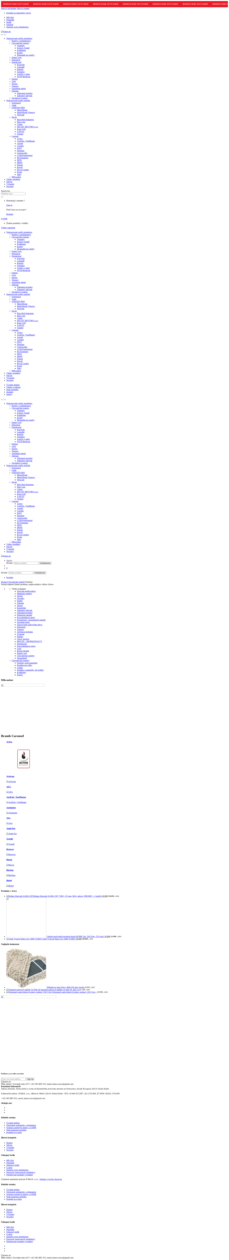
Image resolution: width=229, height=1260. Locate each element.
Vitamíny (21, 45)
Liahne (20, 668)
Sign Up (30, 1079)
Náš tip (9, 182)
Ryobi (19, 172)
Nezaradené (22, 658)
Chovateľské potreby (20, 43)
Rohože (20, 69)
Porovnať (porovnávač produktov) (20, 1172)
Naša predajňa (12, 389)
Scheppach (16, 103)
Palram (20, 165)
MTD (19, 160)
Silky (19, 174)
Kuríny (20, 53)
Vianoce (15, 86)
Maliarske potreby (24, 594)
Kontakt (9, 392)
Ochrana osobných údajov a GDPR (21, 1128)
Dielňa (20, 601)
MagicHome (22, 110)
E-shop (9, 1167)
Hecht (14, 117)
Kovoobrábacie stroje (26, 617)
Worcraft (20, 115)
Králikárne (21, 50)
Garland (15, 136)
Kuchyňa (21, 65)
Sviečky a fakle (23, 74)
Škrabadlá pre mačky (26, 55)
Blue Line (21, 122)
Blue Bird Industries (25, 119)
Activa (20, 139)
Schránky (21, 72)
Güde (14, 105)
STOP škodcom (23, 76)
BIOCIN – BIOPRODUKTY (29, 641)
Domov (4, 582)
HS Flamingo (22, 158)
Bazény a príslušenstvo (21, 41)
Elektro (15, 79)
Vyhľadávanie (45, 563)
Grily (14, 81)
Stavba (14, 84)
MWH (19, 162)
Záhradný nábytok (24, 96)
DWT (19, 148)
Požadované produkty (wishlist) (19, 1175)
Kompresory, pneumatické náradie (31, 620)
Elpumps (20, 151)
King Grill (21, 129)
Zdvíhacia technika (25, 632)
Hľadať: (9, 563)
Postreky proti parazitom (27, 663)
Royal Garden (23, 170)
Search (9, 560)
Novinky (10, 186)
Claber (20, 124)
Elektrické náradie (24, 615)
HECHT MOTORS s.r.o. (27, 127)
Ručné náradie (23, 651)
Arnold (20, 143)
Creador (20, 146)
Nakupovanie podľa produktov (19, 38)
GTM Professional (24, 155)
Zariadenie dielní (19, 88)
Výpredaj (10, 184)
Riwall (20, 167)
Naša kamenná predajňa (16, 1130)
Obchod (9, 24)
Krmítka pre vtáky (24, 665)
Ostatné (20, 134)
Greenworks (22, 153)
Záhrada (15, 91)
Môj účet (10, 17)
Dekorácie (16, 60)
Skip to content (23, 8)
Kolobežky (21, 608)
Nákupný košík (12, 1165)
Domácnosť (17, 62)
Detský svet (16, 57)
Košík (8, 22)
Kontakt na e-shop (14, 1132)
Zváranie (20, 634)
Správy (9, 394)
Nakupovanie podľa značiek (18, 100)
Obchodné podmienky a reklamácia (21, 1125)
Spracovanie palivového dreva (29, 625)
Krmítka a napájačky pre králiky (30, 670)
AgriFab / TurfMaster (26, 141)
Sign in (9, 205)
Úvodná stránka (13, 385)
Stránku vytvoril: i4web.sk (51, 1179)
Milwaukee (16, 177)
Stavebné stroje (23, 622)
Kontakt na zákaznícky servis (18, 13)
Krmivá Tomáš (23, 48)
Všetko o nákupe (13, 387)
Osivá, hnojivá (23, 639)
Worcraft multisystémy (26, 591)
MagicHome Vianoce (26, 112)
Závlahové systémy (20, 98)
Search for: (5, 191)
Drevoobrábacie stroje (26, 646)
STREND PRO (18, 108)
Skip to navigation (8, 8)
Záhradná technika (24, 93)
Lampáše (21, 67)
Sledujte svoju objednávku (17, 27)
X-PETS (20, 131)
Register (9, 214)
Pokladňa (10, 20)
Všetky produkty (13, 179)
